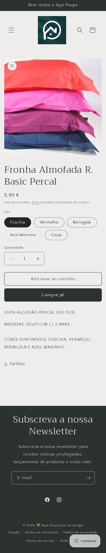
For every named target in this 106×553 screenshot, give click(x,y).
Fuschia (17, 222)
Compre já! (53, 295)
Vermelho (49, 222)
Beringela (82, 222)
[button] (11, 30)
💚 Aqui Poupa (47, 525)
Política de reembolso (41, 532)
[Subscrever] (88, 478)
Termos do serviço (40, 541)
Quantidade (13, 247)
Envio (36, 202)
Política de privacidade (80, 532)
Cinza (56, 235)
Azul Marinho (26, 236)
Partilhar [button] (17, 364)
